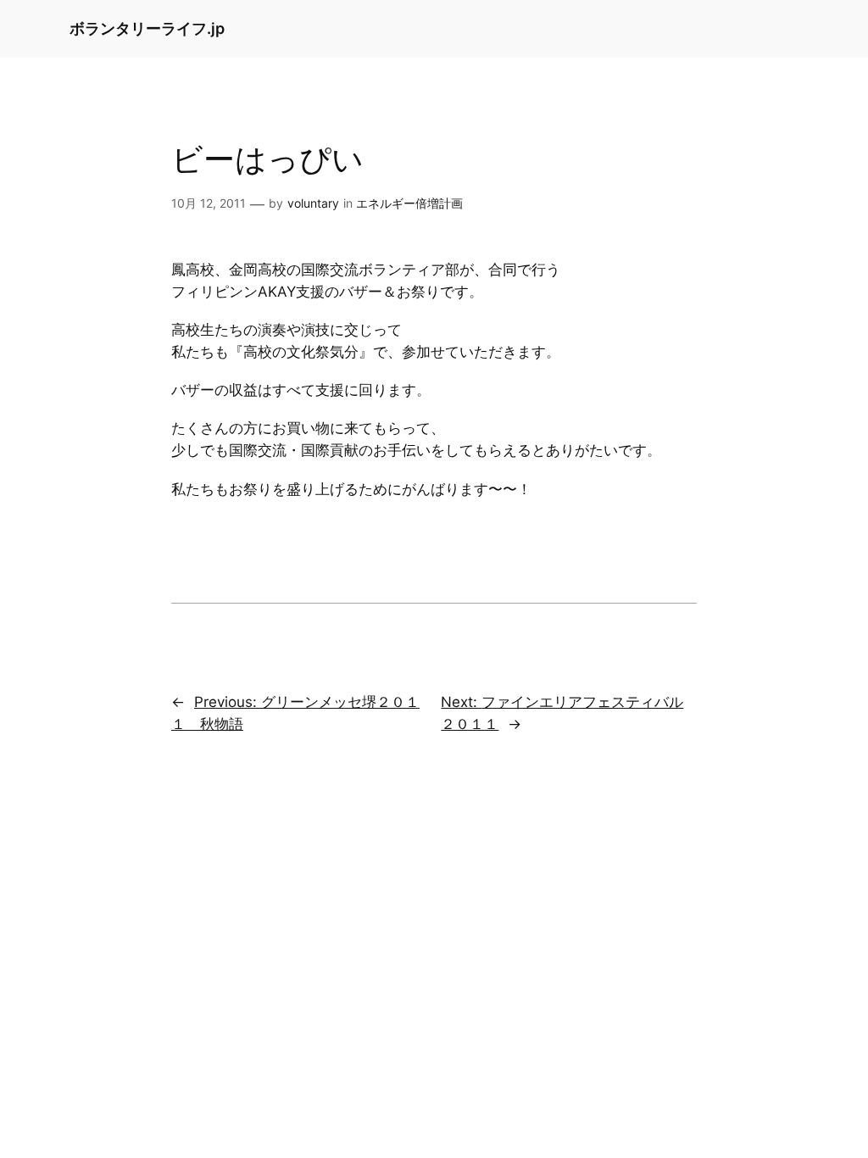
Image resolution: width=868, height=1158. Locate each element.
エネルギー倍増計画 (409, 203)
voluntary (313, 203)
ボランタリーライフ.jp (147, 28)
